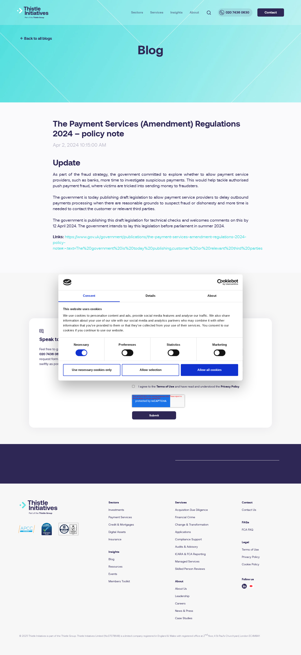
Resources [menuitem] (115, 566)
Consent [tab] (89, 295)
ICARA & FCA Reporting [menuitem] (190, 554)
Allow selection (151, 370)
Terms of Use (165, 386)
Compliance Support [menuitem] (188, 539)
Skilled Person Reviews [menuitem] (190, 568)
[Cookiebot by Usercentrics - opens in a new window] (220, 282)
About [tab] (211, 295)
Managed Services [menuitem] (187, 561)
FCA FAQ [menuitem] (247, 529)
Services (156, 12)
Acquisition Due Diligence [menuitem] (191, 509)
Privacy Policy (230, 386)
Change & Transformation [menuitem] (191, 524)
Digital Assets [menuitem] (117, 532)
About (194, 12)
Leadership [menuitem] (182, 596)
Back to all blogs (38, 38)
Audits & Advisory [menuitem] (186, 546)
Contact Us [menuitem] (249, 509)
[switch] (127, 353)
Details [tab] (151, 295)
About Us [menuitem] (181, 588)
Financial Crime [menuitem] (185, 517)
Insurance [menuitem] (115, 539)
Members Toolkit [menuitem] (119, 581)
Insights (176, 12)
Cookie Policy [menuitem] (250, 564)
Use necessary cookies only (92, 370)
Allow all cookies (209, 370)
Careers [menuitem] (180, 603)
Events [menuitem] (113, 574)
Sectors (137, 12)
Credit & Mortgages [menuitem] (121, 524)
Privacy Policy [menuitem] (251, 557)
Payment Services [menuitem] (120, 517)
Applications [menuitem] (183, 532)
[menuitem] (137, 502)
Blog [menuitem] (111, 559)
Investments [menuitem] (116, 509)
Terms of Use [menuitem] (250, 549)
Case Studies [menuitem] (183, 618)
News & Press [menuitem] (184, 610)
